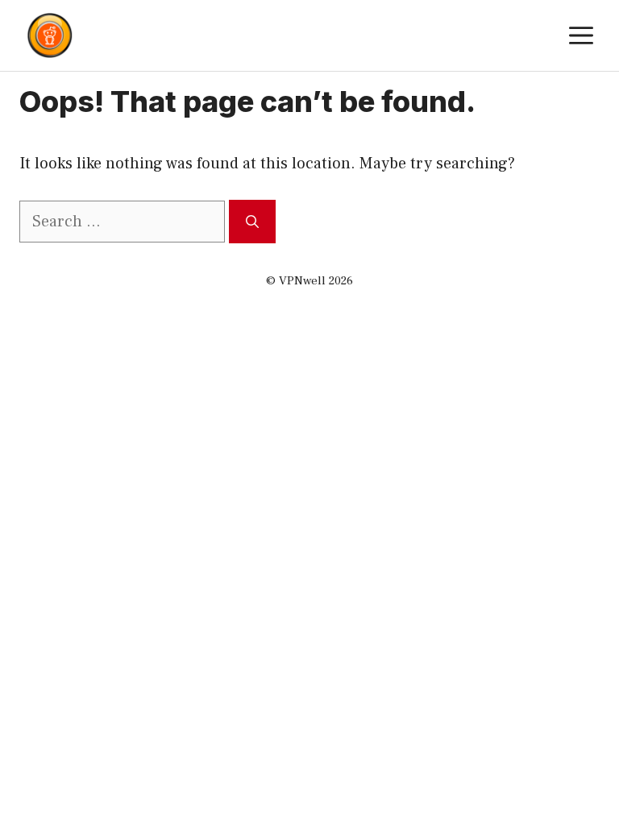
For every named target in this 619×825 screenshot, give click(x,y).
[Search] (252, 221)
